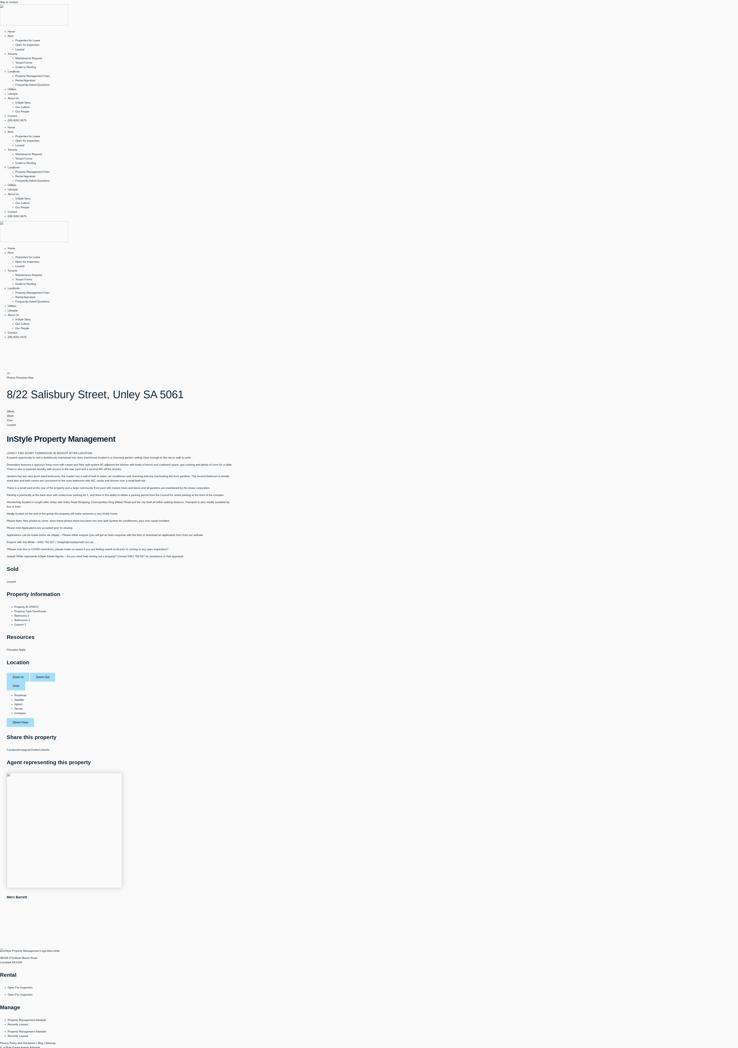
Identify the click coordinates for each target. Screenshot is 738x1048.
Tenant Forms (23, 62)
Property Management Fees (32, 75)
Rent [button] (10, 35)
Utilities (12, 89)
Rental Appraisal (25, 80)
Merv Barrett (17, 897)
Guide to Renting (25, 67)
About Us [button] (13, 98)
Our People (22, 111)
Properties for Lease (27, 40)
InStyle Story (23, 102)
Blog (40, 1043)
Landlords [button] (14, 71)
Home (11, 31)
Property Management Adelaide (27, 1019)
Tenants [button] (12, 53)
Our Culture (22, 107)
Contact (12, 115)
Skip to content (9, 2)
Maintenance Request (28, 58)
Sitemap (51, 1043)
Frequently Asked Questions (32, 84)
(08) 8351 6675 (17, 120)
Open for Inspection (27, 44)
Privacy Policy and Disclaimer (18, 1043)
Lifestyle (13, 93)
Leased (19, 49)
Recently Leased (18, 1024)
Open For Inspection (20, 987)
